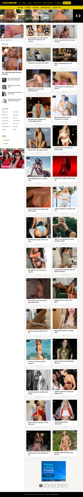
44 (54, 310)
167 (28, 432)
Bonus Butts (16, 115)
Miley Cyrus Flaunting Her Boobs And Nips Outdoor (59, 19)
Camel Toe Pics (37, 3)
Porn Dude (36, 7)
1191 (28, 371)
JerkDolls (27, 7)
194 (28, 26)
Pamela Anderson (6, 126)
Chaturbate (6, 140)
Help (47, 494)
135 (54, 49)
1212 (26, 11)
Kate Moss (15, 117)
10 (60, 485)
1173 (2, 11)
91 (54, 127)
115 (28, 249)
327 (28, 158)
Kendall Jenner (5, 120)
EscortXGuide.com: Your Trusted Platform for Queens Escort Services (37, 39)
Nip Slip (24, 3)
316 (28, 98)
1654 (4, 48)
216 (55, 188)
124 (54, 279)
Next (64, 485)
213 (28, 49)
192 (28, 401)
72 (28, 279)
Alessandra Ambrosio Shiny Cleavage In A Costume (12, 19)
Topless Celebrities (48, 3)
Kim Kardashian (16, 120)
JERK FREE (20, 7)
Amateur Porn (57, 7)
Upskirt (30, 3)
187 (54, 371)
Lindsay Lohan (5, 123)
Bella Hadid (15, 112)
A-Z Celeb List (58, 3)
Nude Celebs (67, 3)
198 (28, 188)
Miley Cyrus (15, 123)
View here (38, 44)
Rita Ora (15, 129)
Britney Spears (5, 117)
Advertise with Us (54, 494)
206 (55, 26)
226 (55, 157)
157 (28, 71)
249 (55, 249)
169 (55, 431)
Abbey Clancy (5, 112)
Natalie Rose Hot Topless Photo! (34, 19)
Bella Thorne (4, 115)
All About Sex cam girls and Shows (38, 63)
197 (54, 340)
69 (54, 73)
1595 (51, 11)
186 (28, 340)
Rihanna (4, 129)
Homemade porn (46, 7)
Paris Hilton (15, 126)
